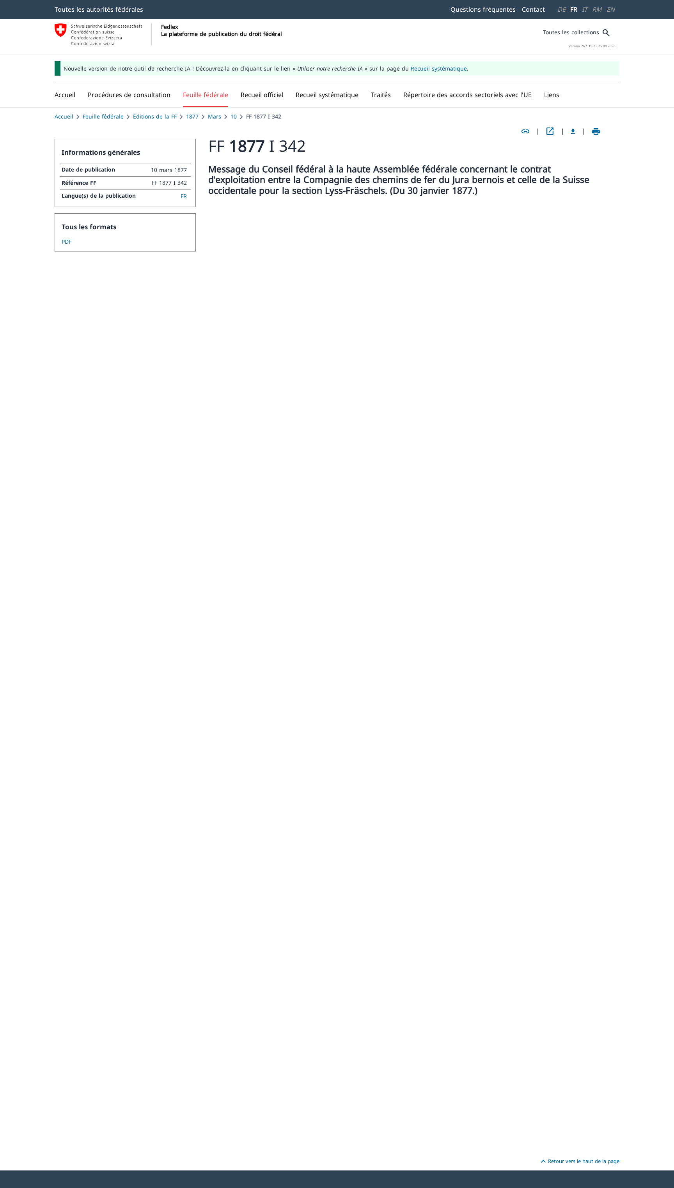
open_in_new (550, 131)
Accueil (64, 116)
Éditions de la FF (155, 116)
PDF (66, 241)
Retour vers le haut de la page (579, 1161)
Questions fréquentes (483, 9)
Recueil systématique (439, 68)
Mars (214, 116)
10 (234, 116)
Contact (533, 9)
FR (573, 9)
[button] (129, 94)
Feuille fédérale (103, 116)
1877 (192, 116)
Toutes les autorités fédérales (99, 9)
